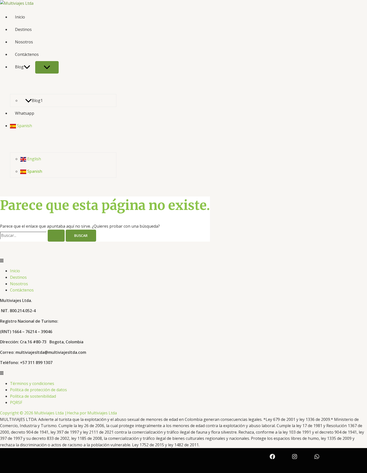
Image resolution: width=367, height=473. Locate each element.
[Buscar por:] (33, 235)
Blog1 (37, 100)
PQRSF (16, 402)
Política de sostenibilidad (33, 396)
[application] (27, 67)
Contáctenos (27, 54)
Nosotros (24, 42)
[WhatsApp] (317, 456)
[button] (183, 261)
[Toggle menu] (47, 67)
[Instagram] (295, 456)
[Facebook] (272, 456)
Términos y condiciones (32, 383)
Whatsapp (24, 113)
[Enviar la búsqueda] (56, 236)
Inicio (20, 17)
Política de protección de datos (38, 389)
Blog (19, 67)
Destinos (23, 29)
